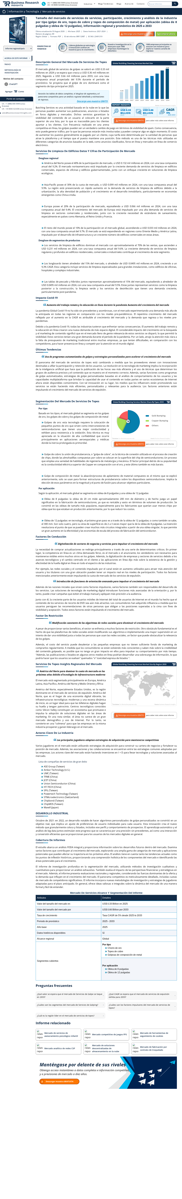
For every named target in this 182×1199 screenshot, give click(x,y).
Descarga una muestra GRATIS (131, 120)
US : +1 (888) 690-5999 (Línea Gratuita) (13, 105)
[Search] (175, 4)
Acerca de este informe (16, 58)
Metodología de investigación (13, 71)
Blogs (119, 4)
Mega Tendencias (105, 4)
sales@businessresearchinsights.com (17, 113)
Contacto (140, 4)
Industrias (88, 4)
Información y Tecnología (24, 11)
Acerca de (129, 4)
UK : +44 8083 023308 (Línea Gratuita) (17, 109)
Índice (8, 64)
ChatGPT (13, 84)
